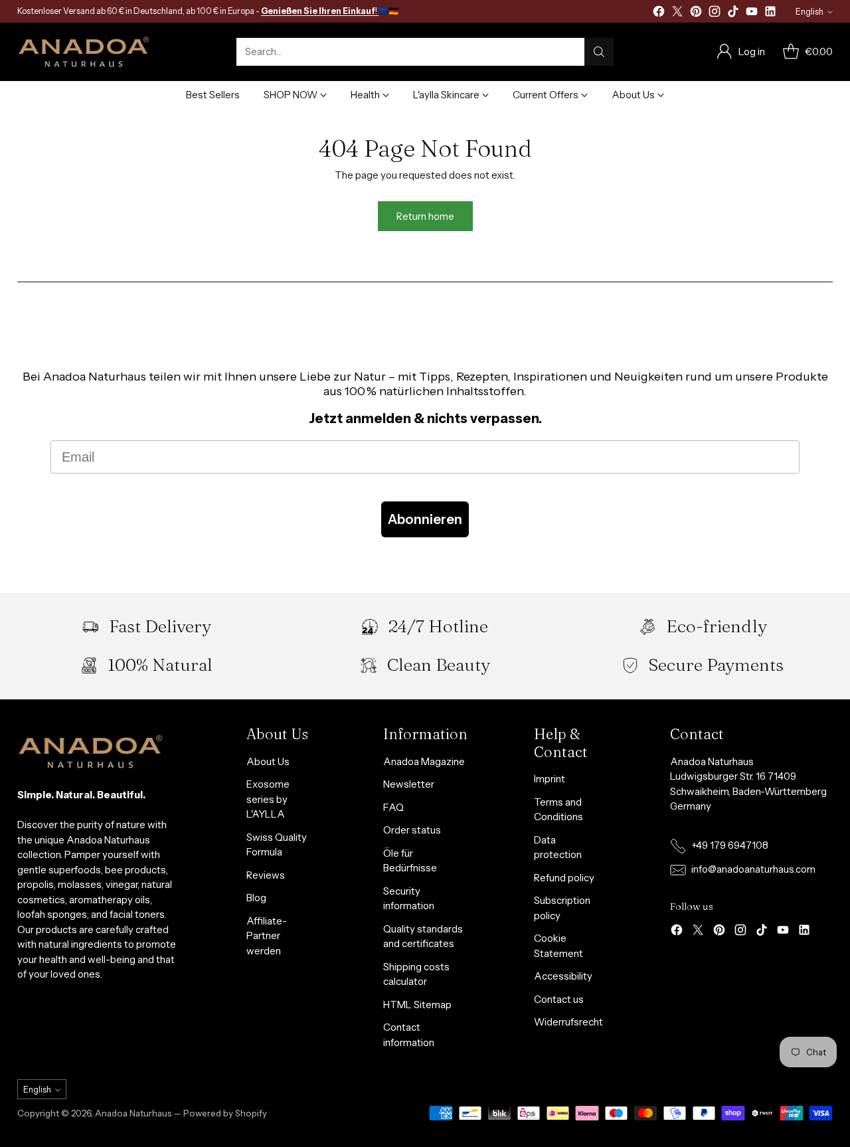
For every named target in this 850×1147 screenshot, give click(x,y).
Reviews (265, 875)
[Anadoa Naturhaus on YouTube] (751, 14)
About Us (268, 761)
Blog (256, 897)
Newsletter (408, 784)
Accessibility (563, 976)
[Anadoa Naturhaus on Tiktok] (733, 14)
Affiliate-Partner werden (266, 936)
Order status (412, 830)
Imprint (549, 778)
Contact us (559, 999)
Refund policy (564, 877)
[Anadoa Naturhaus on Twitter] (677, 14)
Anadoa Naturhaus (133, 1113)
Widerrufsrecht (568, 1021)
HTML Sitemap (417, 1004)
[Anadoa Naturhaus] (83, 51)
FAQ (393, 807)
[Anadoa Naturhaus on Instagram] (714, 14)
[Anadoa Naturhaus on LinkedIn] (770, 14)
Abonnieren (425, 519)
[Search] (599, 52)
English (809, 12)
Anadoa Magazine (424, 761)
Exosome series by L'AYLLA (268, 799)
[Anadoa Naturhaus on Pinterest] (696, 14)
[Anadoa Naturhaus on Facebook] (658, 14)
